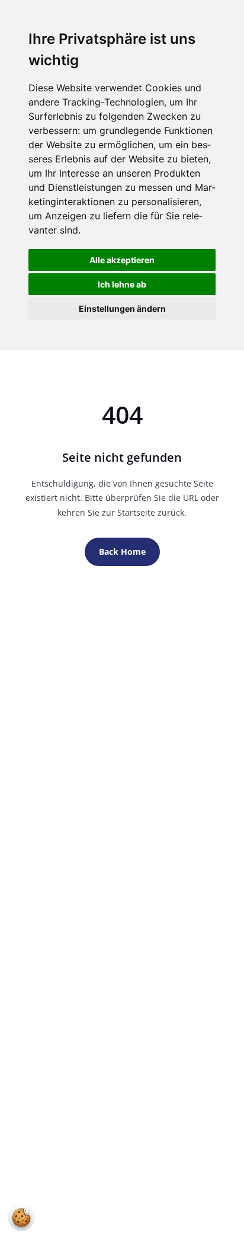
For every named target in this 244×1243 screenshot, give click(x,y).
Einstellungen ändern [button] (122, 308)
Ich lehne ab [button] (122, 284)
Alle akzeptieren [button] (122, 260)
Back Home (122, 551)
